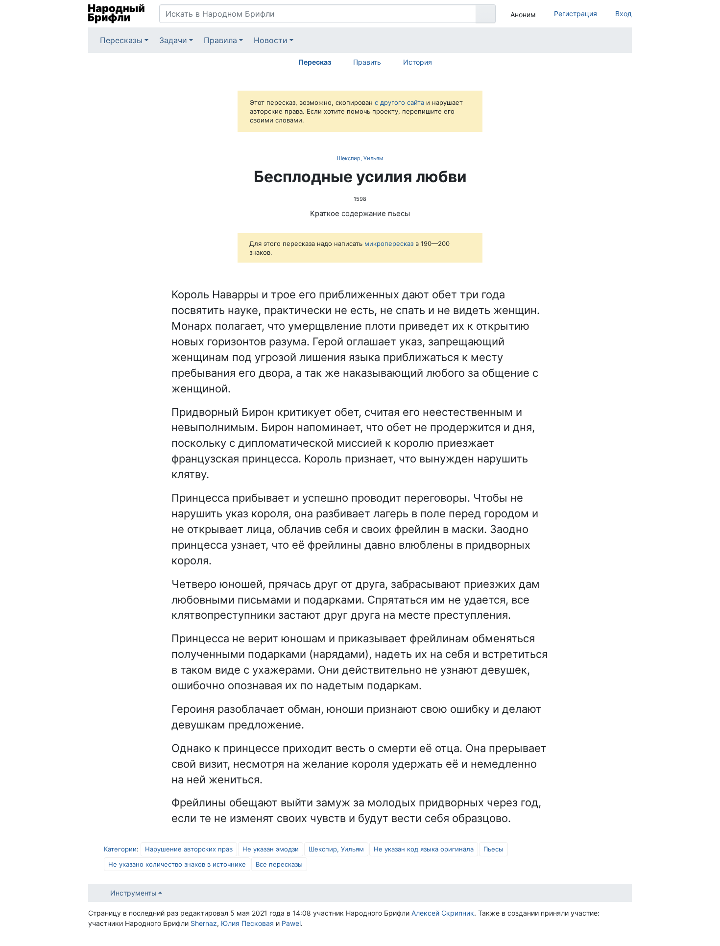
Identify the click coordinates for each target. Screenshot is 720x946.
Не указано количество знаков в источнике (177, 864)
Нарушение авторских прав (189, 849)
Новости (271, 40)
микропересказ (388, 243)
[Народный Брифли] (116, 14)
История (417, 62)
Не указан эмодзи (270, 849)
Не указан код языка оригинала (424, 849)
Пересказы (121, 40)
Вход (623, 13)
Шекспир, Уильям (360, 158)
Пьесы (493, 849)
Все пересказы (279, 864)
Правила (220, 40)
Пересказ (314, 62)
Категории (120, 849)
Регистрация (575, 13)
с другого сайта (399, 102)
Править (367, 62)
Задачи (173, 40)
